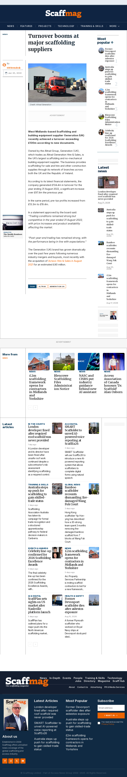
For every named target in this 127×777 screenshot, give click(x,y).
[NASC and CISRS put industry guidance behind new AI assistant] (89, 361)
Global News (72, 485)
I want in (109, 715)
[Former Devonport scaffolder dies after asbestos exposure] (101, 50)
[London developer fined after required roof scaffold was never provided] (108, 182)
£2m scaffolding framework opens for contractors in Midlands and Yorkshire (111, 99)
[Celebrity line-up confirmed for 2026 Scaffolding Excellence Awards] (101, 132)
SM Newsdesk (14, 68)
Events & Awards (38, 548)
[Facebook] (4, 761)
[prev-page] (30, 407)
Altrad (42, 286)
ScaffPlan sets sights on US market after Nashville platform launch (39, 605)
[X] (16, 761)
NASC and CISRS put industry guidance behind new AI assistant (88, 384)
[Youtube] (22, 761)
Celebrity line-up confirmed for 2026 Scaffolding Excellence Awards (110, 137)
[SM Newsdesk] (5, 65)
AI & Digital (71, 424)
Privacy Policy (108, 724)
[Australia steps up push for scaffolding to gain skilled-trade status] (101, 68)
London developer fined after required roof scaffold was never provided (107, 195)
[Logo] (63, 13)
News (4, 34)
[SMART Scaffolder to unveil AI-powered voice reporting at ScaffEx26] (94, 428)
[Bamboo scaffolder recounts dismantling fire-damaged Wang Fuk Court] (101, 243)
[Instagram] (10, 761)
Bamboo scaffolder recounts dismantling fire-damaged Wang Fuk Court (77, 496)
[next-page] (35, 407)
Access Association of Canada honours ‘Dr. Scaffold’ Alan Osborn (113, 384)
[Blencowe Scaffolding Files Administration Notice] (101, 117)
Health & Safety (74, 596)
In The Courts (36, 424)
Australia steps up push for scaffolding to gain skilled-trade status (110, 75)
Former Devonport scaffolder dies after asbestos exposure (110, 55)
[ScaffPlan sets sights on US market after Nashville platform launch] (57, 600)
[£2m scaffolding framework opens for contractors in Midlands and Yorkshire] (101, 91)
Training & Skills (38, 485)
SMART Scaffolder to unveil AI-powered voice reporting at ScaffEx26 (75, 435)
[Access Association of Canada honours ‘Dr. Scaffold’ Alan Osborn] (114, 361)
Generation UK (57, 286)
